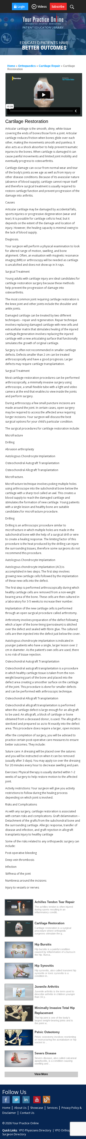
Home (11, 66)
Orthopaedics (27, 66)
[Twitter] (16, 1100)
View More (41, 1074)
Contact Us (27, 1113)
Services (52, 1108)
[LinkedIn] (26, 1100)
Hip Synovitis (44, 965)
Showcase (36, 1108)
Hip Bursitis (43, 944)
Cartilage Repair (49, 66)
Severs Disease (45, 1053)
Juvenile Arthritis (47, 986)
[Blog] (47, 1100)
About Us (20, 1108)
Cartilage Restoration (49, 923)
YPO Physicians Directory (35, 1130)
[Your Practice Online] (43, 18)
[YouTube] (37, 1100)
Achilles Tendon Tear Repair (55, 902)
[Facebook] (6, 1100)
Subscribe (58, 7)
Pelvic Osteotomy (47, 1032)
